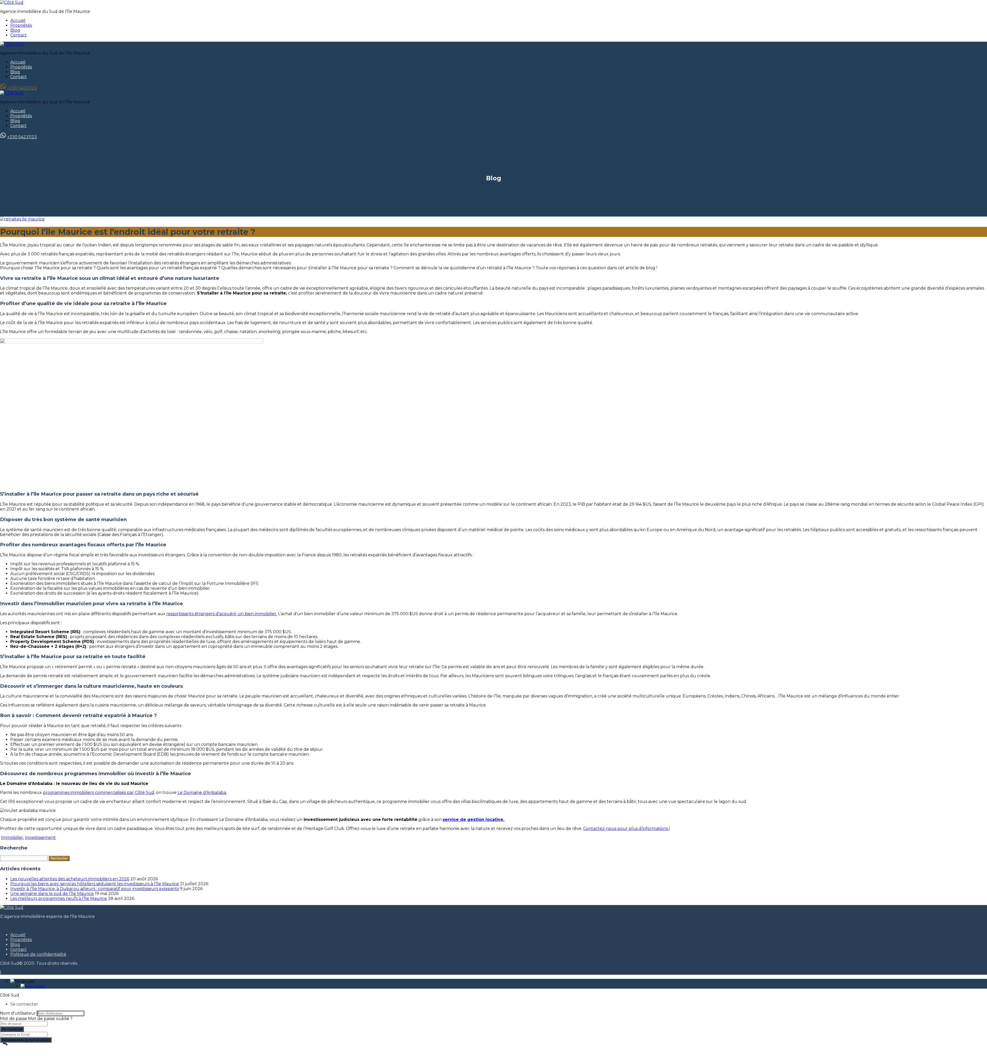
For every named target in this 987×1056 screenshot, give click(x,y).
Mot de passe (13, 1018)
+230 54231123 (22, 88)
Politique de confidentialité (38, 954)
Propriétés (21, 25)
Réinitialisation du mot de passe (26, 1040)
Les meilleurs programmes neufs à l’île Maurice (58, 898)
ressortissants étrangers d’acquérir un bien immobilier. (221, 613)
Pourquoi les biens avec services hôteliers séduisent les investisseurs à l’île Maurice (94, 883)
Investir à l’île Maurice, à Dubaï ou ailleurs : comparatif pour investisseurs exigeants (94, 888)
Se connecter (12, 1029)
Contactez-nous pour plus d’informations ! (626, 828)
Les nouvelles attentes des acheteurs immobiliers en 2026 (69, 878)
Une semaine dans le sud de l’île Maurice (52, 893)
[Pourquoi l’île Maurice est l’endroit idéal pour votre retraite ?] (22, 219)
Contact (18, 35)
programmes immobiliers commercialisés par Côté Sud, (99, 792)
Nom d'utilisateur (18, 1013)
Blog (15, 30)
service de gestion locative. (473, 819)
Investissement (40, 837)
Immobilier (12, 837)
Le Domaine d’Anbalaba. (202, 792)
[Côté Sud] (11, 2)
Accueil (17, 20)
